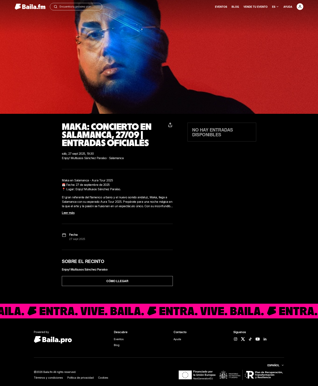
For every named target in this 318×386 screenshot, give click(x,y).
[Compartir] (170, 125)
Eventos (119, 339)
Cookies (103, 377)
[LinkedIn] (265, 339)
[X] (243, 339)
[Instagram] (235, 339)
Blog (116, 345)
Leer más (68, 213)
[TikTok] (250, 339)
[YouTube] (257, 339)
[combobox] (79, 6)
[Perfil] (300, 6)
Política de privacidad (80, 377)
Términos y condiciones (48, 377)
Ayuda (177, 339)
